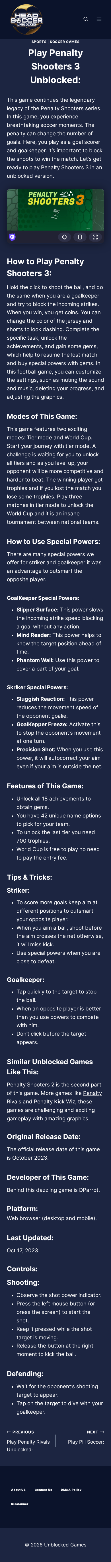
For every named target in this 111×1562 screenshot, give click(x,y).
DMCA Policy (71, 1489)
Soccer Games (64, 42)
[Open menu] (99, 19)
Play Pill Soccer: (86, 1437)
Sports (39, 42)
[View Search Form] (86, 19)
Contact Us (43, 1489)
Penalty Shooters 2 (30, 1084)
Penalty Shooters (62, 108)
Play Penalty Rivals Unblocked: (28, 1441)
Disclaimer (19, 1503)
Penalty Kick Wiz (54, 1101)
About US (18, 1489)
